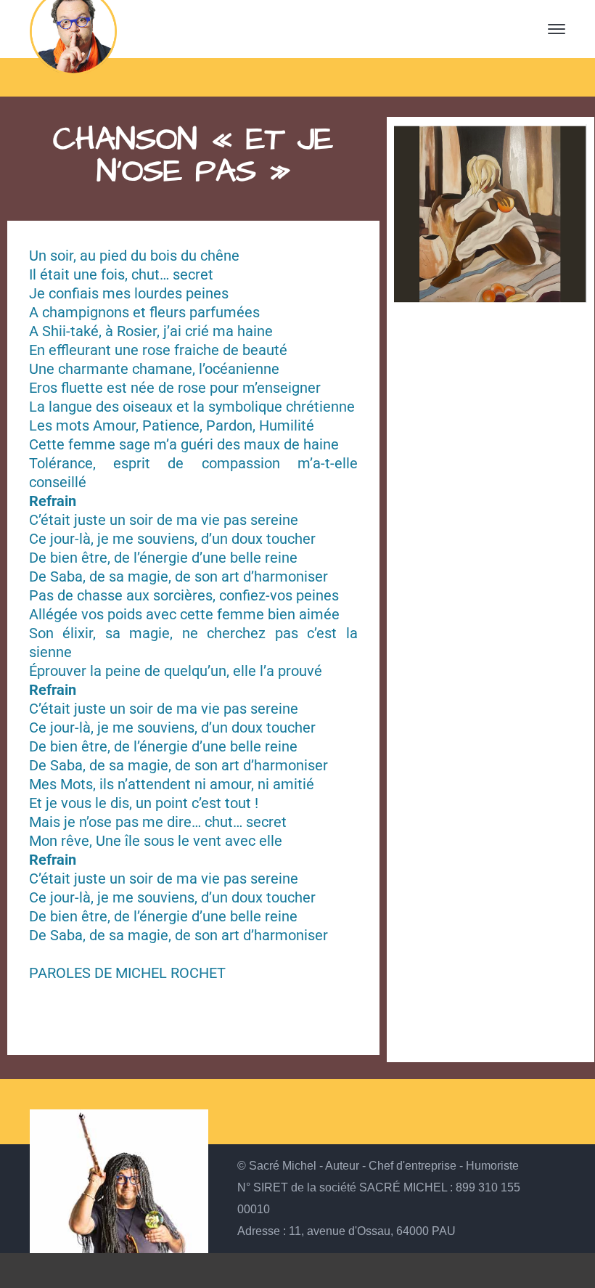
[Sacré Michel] (73, 27)
